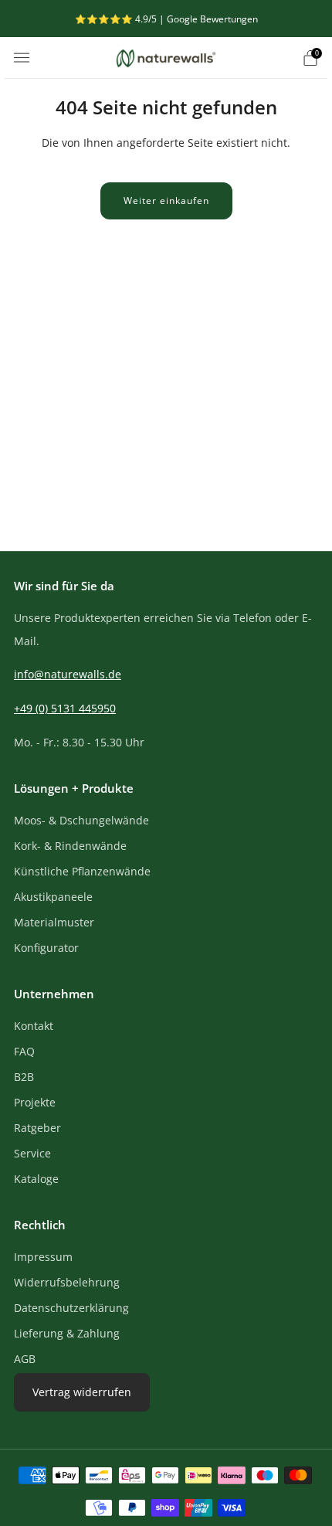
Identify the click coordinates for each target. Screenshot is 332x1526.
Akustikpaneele (53, 896)
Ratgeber (37, 1127)
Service (32, 1153)
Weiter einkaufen (166, 200)
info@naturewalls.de (67, 674)
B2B (24, 1076)
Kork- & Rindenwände (70, 845)
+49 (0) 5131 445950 (65, 708)
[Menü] (21, 58)
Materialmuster (54, 922)
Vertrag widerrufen (81, 1392)
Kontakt (33, 1025)
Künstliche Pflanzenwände (82, 871)
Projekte (35, 1102)
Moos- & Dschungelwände (81, 820)
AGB (25, 1358)
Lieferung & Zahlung (67, 1333)
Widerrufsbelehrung (67, 1282)
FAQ (24, 1051)
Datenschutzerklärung (71, 1307)
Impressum (43, 1256)
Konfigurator (46, 947)
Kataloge (36, 1178)
